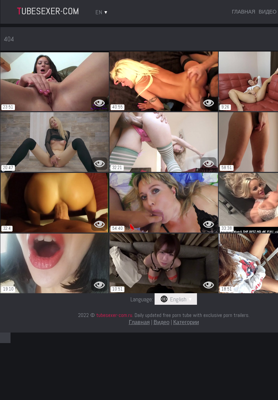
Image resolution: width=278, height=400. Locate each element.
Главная (243, 11)
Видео (268, 11)
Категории (186, 322)
